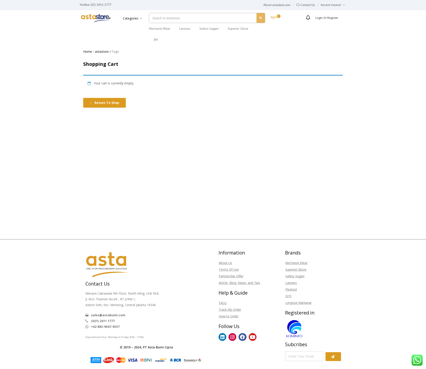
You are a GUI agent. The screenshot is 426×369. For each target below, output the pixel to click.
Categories (131, 18)
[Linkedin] (222, 337)
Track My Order (230, 309)
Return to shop (106, 103)
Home (87, 51)
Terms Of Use (229, 269)
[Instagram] (232, 337)
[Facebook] (242, 337)
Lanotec (185, 28)
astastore (102, 51)
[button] (276, 5)
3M (155, 39)
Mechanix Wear (159, 28)
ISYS (288, 296)
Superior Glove (238, 28)
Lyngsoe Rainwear (298, 303)
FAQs (223, 303)
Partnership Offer (231, 276)
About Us (225, 263)
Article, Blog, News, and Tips (239, 283)
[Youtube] (252, 337)
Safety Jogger (209, 28)
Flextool (291, 289)
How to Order (229, 316)
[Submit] (333, 356)
